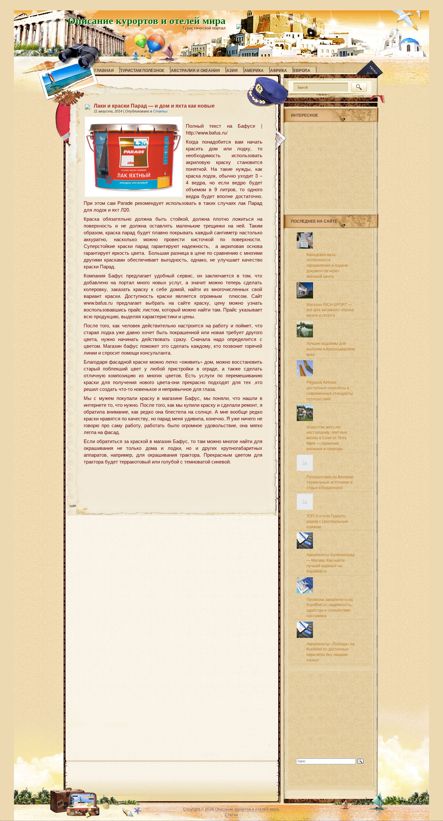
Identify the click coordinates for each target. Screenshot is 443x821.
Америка (254, 70)
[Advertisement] (159, 477)
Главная (104, 70)
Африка (278, 70)
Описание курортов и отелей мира (147, 20)
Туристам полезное (142, 70)
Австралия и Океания (195, 70)
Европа (301, 70)
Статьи (160, 111)
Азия (232, 70)
